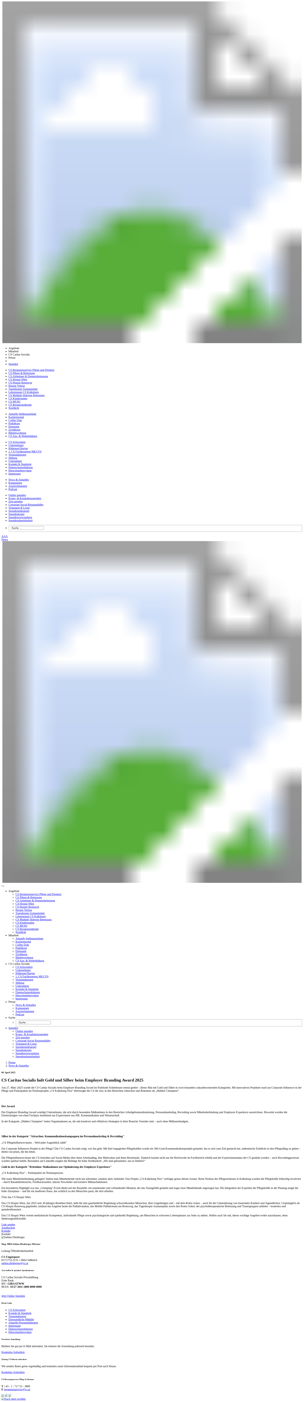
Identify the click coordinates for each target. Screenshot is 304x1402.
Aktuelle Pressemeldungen (23, 1322)
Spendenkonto (16, 514)
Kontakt (5, 1230)
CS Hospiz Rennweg (20, 382)
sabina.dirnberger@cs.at (14, 1263)
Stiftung (12, 457)
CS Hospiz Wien (17, 379)
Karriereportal (16, 417)
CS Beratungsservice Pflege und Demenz (31, 369)
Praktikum (14, 423)
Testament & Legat (19, 507)
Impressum (14, 473)
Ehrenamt (13, 426)
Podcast (12, 489)
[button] (2, 886)
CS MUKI (14, 401)
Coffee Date (15, 420)
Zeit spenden (15, 501)
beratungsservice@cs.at (17, 1389)
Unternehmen (16, 445)
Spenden (13, 363)
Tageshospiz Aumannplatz (23, 388)
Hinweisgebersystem (19, 470)
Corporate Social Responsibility (26, 504)
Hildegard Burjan (18, 448)
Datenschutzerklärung (20, 467)
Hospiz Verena (16, 385)
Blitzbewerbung (17, 432)
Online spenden (17, 495)
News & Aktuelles (18, 479)
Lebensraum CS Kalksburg (23, 392)
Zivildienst (14, 429)
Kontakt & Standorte (19, 464)
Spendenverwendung (20, 517)
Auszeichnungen (17, 486)
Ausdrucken (8, 1227)
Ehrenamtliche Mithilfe (21, 1319)
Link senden (8, 1224)
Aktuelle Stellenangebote (22, 413)
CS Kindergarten (17, 398)
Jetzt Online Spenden (13, 1295)
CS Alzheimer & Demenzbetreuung (28, 376)
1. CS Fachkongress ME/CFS (25, 451)
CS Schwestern (17, 442)
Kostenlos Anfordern (13, 1352)
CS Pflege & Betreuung (21, 373)
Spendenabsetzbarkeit (20, 520)
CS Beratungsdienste (20, 404)
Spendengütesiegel (18, 510)
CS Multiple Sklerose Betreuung (26, 395)
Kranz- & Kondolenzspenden (24, 498)
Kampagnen (15, 482)
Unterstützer (15, 461)
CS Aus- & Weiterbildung (22, 436)
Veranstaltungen (17, 454)
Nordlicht (13, 407)
